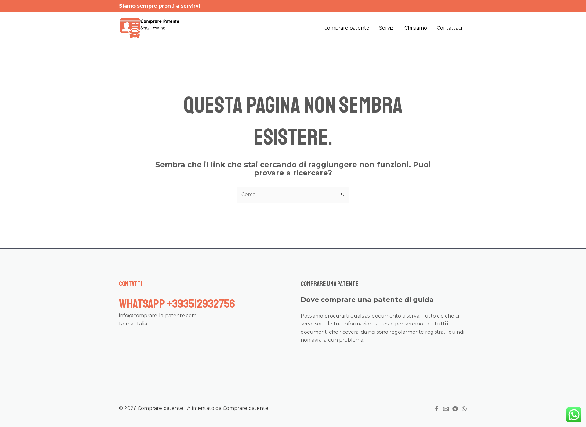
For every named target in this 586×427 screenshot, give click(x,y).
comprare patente (346, 28)
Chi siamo (415, 28)
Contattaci (449, 28)
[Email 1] (446, 408)
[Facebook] (437, 408)
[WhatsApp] (464, 408)
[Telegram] (455, 408)
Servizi (387, 28)
